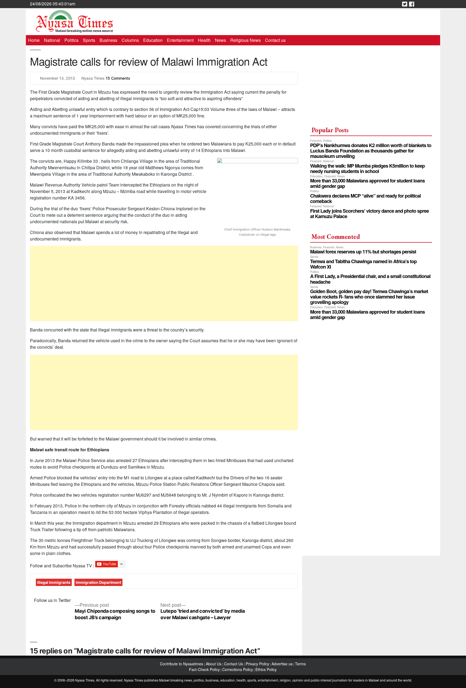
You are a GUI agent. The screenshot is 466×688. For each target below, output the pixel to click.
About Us (214, 663)
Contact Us (234, 663)
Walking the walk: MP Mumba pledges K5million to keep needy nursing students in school (367, 168)
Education (153, 40)
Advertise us (282, 663)
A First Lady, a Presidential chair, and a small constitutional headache (370, 279)
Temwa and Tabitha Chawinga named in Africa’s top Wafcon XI (363, 264)
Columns (130, 40)
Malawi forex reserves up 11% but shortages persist (363, 251)
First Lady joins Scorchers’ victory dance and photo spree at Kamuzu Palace (369, 213)
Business (108, 40)
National (52, 40)
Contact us (275, 40)
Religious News (245, 40)
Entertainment (180, 40)
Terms (300, 663)
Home (34, 40)
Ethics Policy (266, 669)
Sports (89, 40)
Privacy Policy (257, 663)
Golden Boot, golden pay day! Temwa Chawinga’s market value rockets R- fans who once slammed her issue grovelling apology (369, 297)
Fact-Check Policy (204, 669)
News (220, 40)
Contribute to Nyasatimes (182, 663)
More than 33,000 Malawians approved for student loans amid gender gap (367, 183)
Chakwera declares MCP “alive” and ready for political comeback (365, 198)
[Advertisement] (164, 283)
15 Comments (118, 78)
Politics (71, 40)
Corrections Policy (237, 669)
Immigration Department (98, 582)
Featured (315, 140)
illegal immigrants (53, 582)
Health (204, 40)
